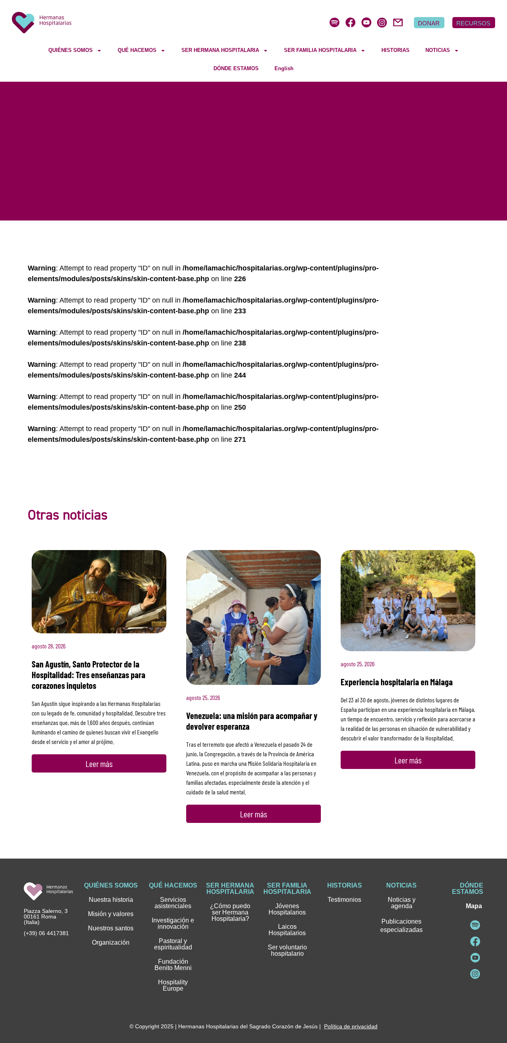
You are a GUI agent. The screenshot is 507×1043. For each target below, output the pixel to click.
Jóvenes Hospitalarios (287, 909)
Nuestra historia (111, 899)
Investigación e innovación (173, 923)
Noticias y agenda (402, 902)
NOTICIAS (437, 50)
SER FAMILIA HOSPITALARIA (320, 50)
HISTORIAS (395, 50)
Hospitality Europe (173, 985)
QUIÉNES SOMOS (70, 50)
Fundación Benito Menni (173, 964)
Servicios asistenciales (172, 902)
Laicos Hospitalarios (287, 929)
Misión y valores (110, 914)
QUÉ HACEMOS (137, 50)
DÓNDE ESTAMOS (236, 68)
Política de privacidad (350, 1026)
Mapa (474, 906)
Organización (111, 942)
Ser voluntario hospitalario (287, 950)
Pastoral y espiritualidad (173, 944)
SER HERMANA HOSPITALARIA (220, 50)
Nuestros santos (110, 928)
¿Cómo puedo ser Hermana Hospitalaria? (230, 912)
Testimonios (344, 899)
